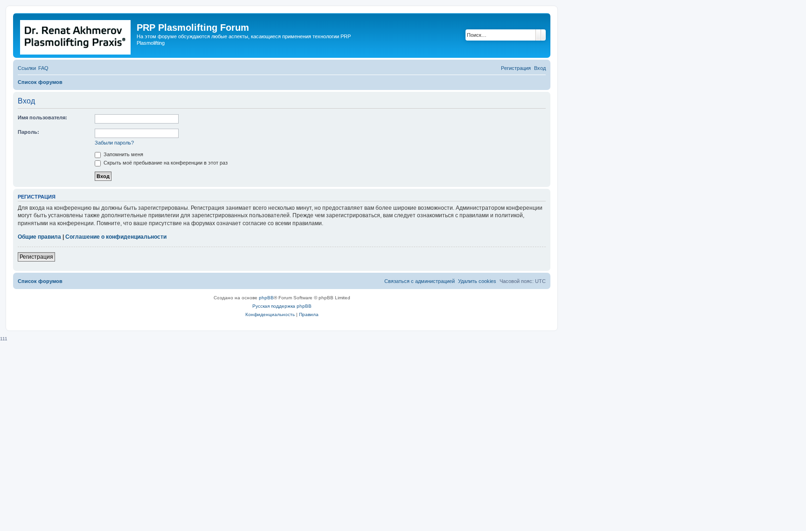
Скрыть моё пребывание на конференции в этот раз (165, 163)
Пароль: (28, 132)
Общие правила (39, 237)
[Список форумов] (76, 35)
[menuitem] (43, 68)
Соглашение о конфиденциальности (116, 237)
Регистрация (36, 257)
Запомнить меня (122, 154)
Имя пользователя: (42, 117)
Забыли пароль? (114, 142)
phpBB (266, 297)
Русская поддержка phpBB (282, 306)
